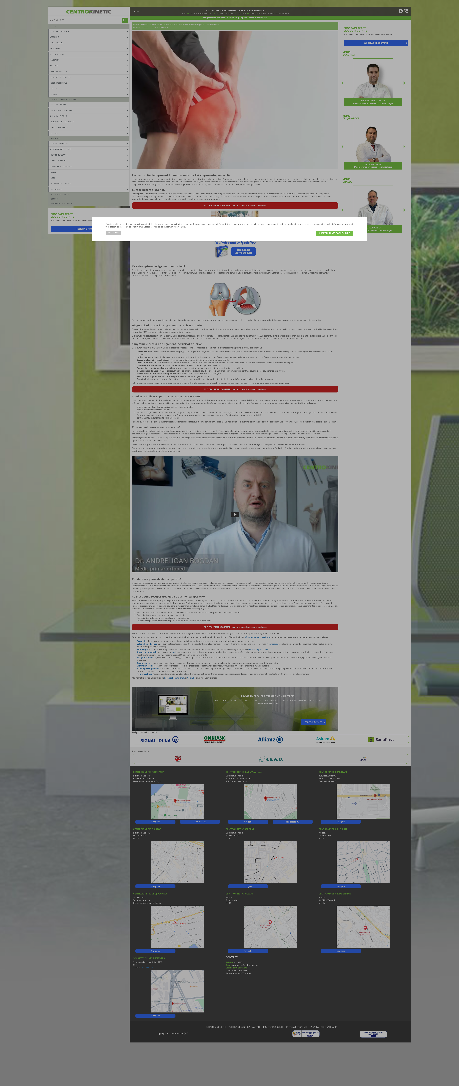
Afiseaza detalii (113, 232)
